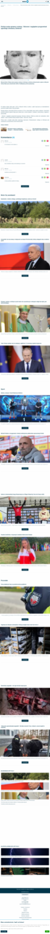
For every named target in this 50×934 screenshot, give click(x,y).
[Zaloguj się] (48, 1)
